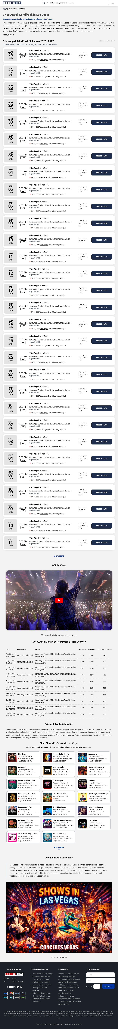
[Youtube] (11, 987)
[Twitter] (17, 987)
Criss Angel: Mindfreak (25, 655)
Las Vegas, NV (40, 656)
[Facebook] (7, 987)
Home (5, 9)
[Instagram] (14, 987)
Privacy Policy (58, 1024)
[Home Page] (12, 3)
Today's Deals (8, 35)
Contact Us (6, 980)
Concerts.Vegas (94, 732)
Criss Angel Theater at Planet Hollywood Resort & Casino (49, 54)
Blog (50, 1024)
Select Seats (101, 55)
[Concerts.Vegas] (14, 974)
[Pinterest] (21, 987)
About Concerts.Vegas (18, 980)
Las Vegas (44, 60)
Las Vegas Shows (20, 873)
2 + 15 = (89, 986)
